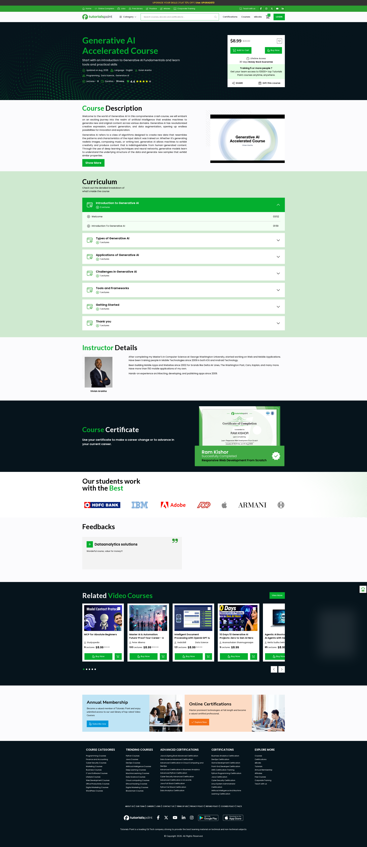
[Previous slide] (274, 669)
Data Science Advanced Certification (176, 759)
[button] (83, 669)
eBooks (258, 16)
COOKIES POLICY (228, 806)
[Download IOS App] (233, 818)
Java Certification (219, 777)
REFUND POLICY (212, 806)
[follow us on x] (166, 818)
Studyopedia (93, 642)
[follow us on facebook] (158, 818)
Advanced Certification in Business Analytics (180, 769)
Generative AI (122, 75)
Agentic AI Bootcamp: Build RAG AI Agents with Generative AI (283, 636)
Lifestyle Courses (93, 777)
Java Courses (132, 759)
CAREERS (150, 806)
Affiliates (258, 773)
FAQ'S (239, 806)
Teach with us (249, 8)
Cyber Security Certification (223, 780)
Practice (153, 8)
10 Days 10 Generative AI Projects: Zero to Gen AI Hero (236, 636)
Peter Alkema (138, 642)
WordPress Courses (94, 791)
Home (88, 8)
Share (239, 83)
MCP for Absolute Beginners (100, 634)
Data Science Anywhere (201, 642)
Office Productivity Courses (97, 784)
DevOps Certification (220, 759)
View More (277, 595)
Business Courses (94, 770)
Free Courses (260, 777)
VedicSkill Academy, (182, 642)
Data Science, (108, 75)
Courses (245, 16)
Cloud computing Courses (137, 780)
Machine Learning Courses (137, 773)
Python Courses (132, 756)
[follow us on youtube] (175, 818)
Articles (167, 8)
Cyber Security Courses (96, 763)
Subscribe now (99, 723)
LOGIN (279, 16)
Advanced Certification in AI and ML (176, 780)
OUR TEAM (140, 806)
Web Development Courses (98, 780)
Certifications (230, 16)
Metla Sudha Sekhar (277, 642)
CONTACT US (168, 806)
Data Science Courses (135, 777)
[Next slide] (281, 669)
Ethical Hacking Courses (136, 784)
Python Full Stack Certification (173, 787)
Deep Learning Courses (136, 770)
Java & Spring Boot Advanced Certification (179, 756)
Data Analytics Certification (172, 790)
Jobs (123, 8)
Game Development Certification (225, 763)
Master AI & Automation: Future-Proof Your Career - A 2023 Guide (146, 638)
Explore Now (201, 722)
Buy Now (275, 50)
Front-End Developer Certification (225, 766)
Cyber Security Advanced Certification (177, 776)
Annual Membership (263, 770)
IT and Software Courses (97, 773)
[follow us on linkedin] (183, 818)
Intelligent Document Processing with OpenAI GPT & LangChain (192, 638)
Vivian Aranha (145, 70)
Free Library (137, 8)
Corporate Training (186, 8)
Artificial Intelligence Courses (138, 766)
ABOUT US (129, 806)
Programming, (93, 75)
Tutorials (258, 766)
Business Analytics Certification (225, 756)
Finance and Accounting (97, 759)
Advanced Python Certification (173, 773)
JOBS (158, 806)
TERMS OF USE (182, 806)
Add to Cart (243, 50)
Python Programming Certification (226, 773)
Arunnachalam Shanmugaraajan (237, 642)
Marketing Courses (94, 766)
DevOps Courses (133, 763)
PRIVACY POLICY (197, 806)
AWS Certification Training (222, 770)
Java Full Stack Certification (172, 783)
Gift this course (271, 83)
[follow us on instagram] (192, 818)
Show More (93, 163)
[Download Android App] (208, 818)
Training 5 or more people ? (256, 68)
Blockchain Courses (135, 791)
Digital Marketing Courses (97, 787)
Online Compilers (106, 8)
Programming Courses (96, 756)
